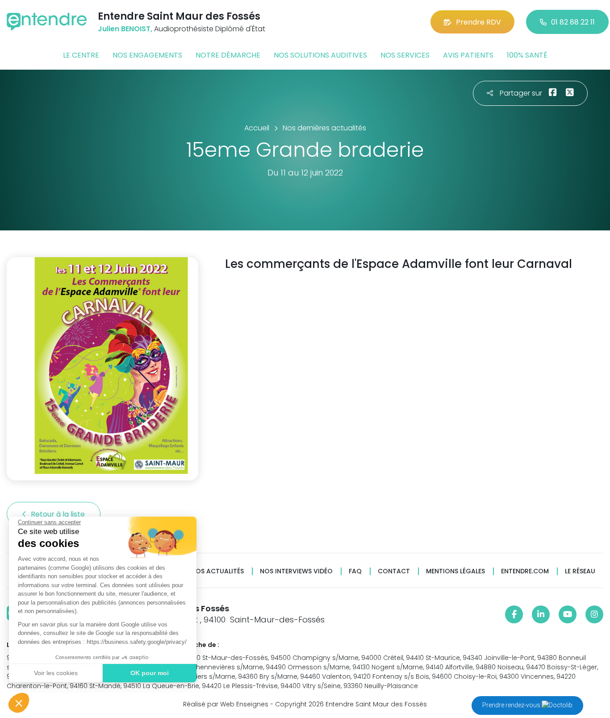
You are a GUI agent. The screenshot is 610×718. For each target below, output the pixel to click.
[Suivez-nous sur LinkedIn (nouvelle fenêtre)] (541, 614)
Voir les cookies (56, 672)
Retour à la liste (59, 514)
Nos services (405, 55)
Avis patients (468, 55)
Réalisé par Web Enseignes (225, 704)
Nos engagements (147, 55)
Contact (394, 571)
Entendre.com (525, 571)
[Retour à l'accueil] (47, 22)
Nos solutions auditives (320, 55)
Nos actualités (217, 571)
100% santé (527, 55)
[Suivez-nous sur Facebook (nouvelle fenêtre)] (514, 614)
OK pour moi (149, 672)
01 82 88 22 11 (573, 22)
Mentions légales (455, 571)
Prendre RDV (478, 22)
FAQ (355, 571)
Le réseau (580, 571)
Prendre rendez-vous (512, 705)
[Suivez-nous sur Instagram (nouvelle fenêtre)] (594, 614)
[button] (18, 703)
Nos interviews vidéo (296, 571)
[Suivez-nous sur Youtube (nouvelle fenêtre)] (568, 614)
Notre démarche (228, 55)
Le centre (81, 55)
